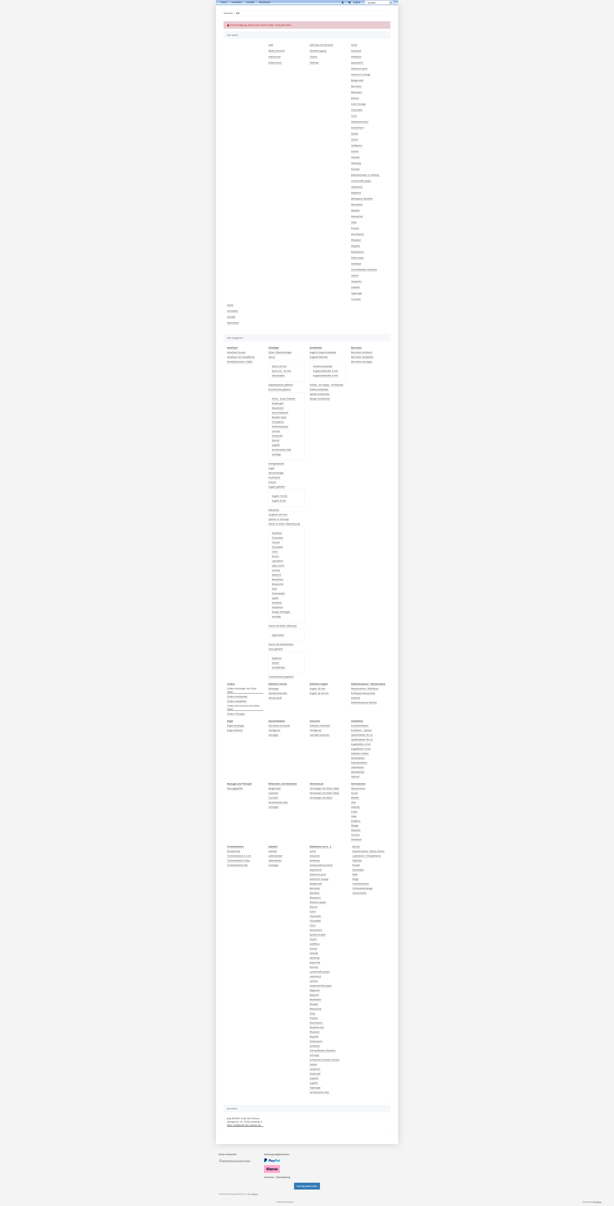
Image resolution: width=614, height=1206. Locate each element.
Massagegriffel (235, 788)
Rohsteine (273, 509)
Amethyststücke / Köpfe (239, 361)
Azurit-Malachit (280, 412)
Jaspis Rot (315, 962)
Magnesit (356, 192)
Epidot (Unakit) (317, 934)
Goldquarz (356, 145)
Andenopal (277, 403)
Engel (271, 468)
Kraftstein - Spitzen (361, 730)
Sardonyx (356, 263)
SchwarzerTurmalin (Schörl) (324, 1059)
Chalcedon (356, 109)
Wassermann (358, 788)
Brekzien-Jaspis (318, 902)
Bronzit (355, 98)
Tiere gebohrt (275, 648)
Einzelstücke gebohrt (279, 389)
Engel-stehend (235, 730)
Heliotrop (356, 163)
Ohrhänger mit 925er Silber (324, 788)
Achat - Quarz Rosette (283, 398)
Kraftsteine (274, 477)
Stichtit (275, 440)
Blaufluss (314, 892)
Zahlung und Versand (321, 44)
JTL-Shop (597, 1202)
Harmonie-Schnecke (279, 725)
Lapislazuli (356, 186)
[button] (342, 2)
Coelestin (273, 793)
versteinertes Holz (281, 449)
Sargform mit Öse (277, 514)
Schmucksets (359, 892)
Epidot (354, 133)
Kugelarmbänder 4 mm (325, 370)
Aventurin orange (319, 878)
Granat (354, 151)
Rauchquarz (357, 234)
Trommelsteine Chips (238, 860)
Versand (254, 1194)
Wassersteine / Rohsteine (364, 688)
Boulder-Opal (279, 417)
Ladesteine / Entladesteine (366, 855)
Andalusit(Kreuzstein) (321, 865)
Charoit (276, 542)
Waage (354, 825)
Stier (353, 802)
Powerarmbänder (319, 389)
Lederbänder (275, 855)
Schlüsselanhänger (362, 888)
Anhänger (273, 688)
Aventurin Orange (360, 74)
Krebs (354, 811)
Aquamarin (357, 62)
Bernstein (356, 86)
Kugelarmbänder (319, 356)
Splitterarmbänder (320, 394)
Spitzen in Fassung (278, 519)
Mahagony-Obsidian (362, 198)
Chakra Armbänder (237, 696)
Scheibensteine (360, 883)
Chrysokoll (277, 546)
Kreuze (272, 482)
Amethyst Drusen (236, 352)
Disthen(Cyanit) (280, 426)
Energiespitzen (276, 463)
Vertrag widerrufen (307, 1186)
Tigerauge (356, 293)
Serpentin (356, 281)
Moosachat (357, 216)
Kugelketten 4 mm (361, 744)
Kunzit (275, 556)
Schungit (314, 1055)
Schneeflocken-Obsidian (364, 269)
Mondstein (357, 204)
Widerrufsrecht (276, 50)
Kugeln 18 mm (279, 495)
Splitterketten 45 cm (362, 734)
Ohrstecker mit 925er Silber (324, 793)
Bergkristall (357, 80)
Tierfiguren (274, 730)
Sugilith (276, 444)
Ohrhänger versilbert (321, 797)
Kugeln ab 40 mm (319, 693)
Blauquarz (356, 92)
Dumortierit (357, 127)
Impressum (274, 56)
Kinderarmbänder (322, 366)
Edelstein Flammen (320, 725)
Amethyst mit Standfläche (241, 356)
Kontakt (250, 2)
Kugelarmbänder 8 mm (325, 375)
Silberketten (357, 767)
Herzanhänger (276, 472)
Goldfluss (315, 943)
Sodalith (355, 287)
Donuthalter (278, 375)
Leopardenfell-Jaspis (321, 985)
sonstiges (273, 734)
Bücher (356, 846)
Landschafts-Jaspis (361, 180)
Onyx (354, 222)
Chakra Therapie (236, 713)
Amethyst (356, 56)
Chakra (313, 56)
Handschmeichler (277, 693)
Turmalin (356, 299)
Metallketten (358, 771)
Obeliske (357, 860)
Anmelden (237, 2)
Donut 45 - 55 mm (281, 370)
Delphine (277, 658)
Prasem (355, 228)
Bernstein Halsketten (362, 356)
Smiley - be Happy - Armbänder (326, 384)
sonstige (276, 454)
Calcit (313, 911)
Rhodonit (356, 239)
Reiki (355, 874)
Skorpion (356, 830)
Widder (355, 797)
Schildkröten (278, 667)
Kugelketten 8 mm (361, 748)
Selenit (354, 275)
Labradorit (277, 560)
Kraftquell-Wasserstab (363, 693)
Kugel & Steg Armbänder (323, 352)
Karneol (355, 169)
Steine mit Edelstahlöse (281, 644)
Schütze (355, 834)
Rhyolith (355, 245)
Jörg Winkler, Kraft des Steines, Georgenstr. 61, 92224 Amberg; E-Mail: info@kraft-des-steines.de (245, 1122)
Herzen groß (275, 697)
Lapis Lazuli (278, 565)
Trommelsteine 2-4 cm (239, 855)
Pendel (356, 865)
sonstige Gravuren (319, 734)
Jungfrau (355, 820)
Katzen (275, 662)
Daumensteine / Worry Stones (368, 851)
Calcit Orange (358, 103)
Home (224, 2)
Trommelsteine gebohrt (281, 676)
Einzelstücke (233, 851)
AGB (270, 44)
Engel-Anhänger (235, 725)
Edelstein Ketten (360, 753)
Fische (354, 793)
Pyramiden (358, 869)
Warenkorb (264, 2)
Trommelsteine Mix (237, 865)
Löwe (354, 816)
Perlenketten (358, 758)
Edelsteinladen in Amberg (365, 174)
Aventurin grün (359, 68)
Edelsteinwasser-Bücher (364, 702)
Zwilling (355, 806)
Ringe (355, 878)
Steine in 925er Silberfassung (284, 523)
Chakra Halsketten (237, 701)
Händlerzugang (318, 50)
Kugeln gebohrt (276, 486)
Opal (274, 588)
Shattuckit (277, 435)
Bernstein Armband (361, 352)
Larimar (276, 431)
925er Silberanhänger (280, 352)
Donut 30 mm (279, 366)
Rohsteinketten (359, 762)
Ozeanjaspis (278, 593)
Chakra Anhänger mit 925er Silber (242, 690)
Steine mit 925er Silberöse (282, 625)
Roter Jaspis (357, 257)
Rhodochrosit (317, 1027)
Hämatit (355, 157)
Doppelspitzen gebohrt (280, 384)
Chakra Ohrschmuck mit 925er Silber (243, 707)
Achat (354, 44)
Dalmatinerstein (359, 121)
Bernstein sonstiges (361, 361)
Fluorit (354, 139)
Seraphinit (277, 607)
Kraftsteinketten (359, 725)
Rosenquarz (357, 251)
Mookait (355, 210)
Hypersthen (278, 634)
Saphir (275, 597)
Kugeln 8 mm (279, 500)
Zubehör (355, 697)
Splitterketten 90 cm (362, 739)
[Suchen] (391, 2)
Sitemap (314, 62)
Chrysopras (278, 421)
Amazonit (356, 50)
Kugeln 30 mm (317, 688)
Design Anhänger (281, 611)
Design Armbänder (320, 398)
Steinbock (356, 839)
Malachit (276, 574)
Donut (271, 356)
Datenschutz (275, 62)
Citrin (354, 115)
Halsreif (355, 776)
